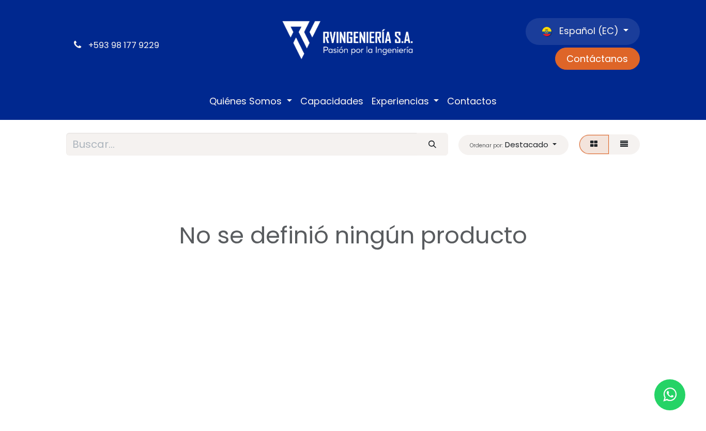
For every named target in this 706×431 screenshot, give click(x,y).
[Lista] (624, 144)
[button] (513, 145)
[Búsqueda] (432, 144)
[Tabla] (594, 144)
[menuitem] (250, 101)
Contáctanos (597, 58)
